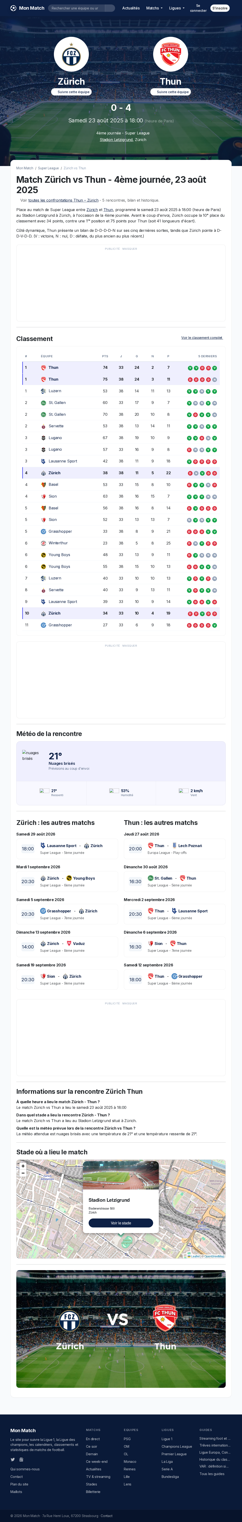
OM (126, 1446)
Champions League (177, 1446)
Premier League (174, 1454)
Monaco (130, 1462)
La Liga (167, 1462)
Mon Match (24, 168)
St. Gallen (57, 402)
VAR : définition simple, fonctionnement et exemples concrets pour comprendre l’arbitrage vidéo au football (215, 1466)
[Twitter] (12, 1459)
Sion (52, 496)
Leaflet (195, 1256)
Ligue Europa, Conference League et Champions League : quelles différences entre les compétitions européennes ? (215, 1452)
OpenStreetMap (214, 1256)
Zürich (92, 209)
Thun (108, 209)
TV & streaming (98, 1477)
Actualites (93, 1469)
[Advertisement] (121, 285)
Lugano (55, 437)
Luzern (55, 390)
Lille (127, 1477)
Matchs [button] (153, 8)
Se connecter (198, 8)
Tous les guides (212, 1474)
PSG (127, 1439)
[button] (156, 1164)
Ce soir (91, 1446)
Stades (91, 1484)
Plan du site (19, 1484)
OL (126, 1454)
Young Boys (59, 554)
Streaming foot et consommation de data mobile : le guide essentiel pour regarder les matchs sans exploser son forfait (215, 1438)
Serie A (167, 1469)
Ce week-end (97, 1462)
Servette (56, 426)
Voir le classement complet (202, 338)
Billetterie (93, 1492)
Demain (92, 1454)
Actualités (130, 8)
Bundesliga (170, 1477)
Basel (53, 484)
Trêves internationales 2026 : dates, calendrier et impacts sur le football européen (215, 1445)
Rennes (130, 1469)
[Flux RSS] (29, 1459)
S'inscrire (220, 8)
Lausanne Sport (63, 461)
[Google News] (21, 1459)
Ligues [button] (175, 8)
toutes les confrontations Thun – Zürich (63, 200)
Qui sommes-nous (25, 1469)
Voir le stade (121, 1223)
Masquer (129, 248)
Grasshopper (60, 531)
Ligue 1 (167, 1439)
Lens (127, 1484)
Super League (48, 168)
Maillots (16, 1492)
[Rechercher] (110, 8)
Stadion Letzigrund (116, 139)
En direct (93, 1439)
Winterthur (58, 543)
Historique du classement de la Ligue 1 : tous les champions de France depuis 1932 (215, 1459)
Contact (16, 1477)
